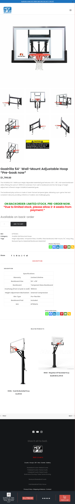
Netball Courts (43, 468)
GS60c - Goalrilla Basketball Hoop (18, 391)
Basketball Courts (32, 468)
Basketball (42, 241)
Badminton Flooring (30, 474)
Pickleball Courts (32, 470)
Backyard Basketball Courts (37, 479)
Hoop (68, 239)
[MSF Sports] (8, 10)
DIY (36, 463)
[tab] (37, 262)
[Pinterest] (65, 247)
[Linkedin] (57, 247)
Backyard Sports (17, 241)
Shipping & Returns (39, 489)
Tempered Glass (30, 239)
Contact (48, 489)
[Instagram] (61, 247)
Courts (26, 463)
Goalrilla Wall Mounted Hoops (22, 236)
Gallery (48, 463)
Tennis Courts (43, 470)
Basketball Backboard (31, 241)
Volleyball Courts (33, 472)
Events (43, 463)
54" (64, 239)
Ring (72, 239)
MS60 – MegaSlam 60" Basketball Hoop (56, 373)
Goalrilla (39, 239)
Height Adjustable (18, 239)
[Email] (69, 247)
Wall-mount (58, 239)
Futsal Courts (43, 472)
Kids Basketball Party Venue (37, 484)
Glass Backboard (48, 239)
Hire (39, 463)
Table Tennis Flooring (44, 474)
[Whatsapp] (50, 247)
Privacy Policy (28, 489)
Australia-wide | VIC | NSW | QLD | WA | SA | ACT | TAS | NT (37, 1)
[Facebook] (54, 247)
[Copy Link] (72, 247)
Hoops (32, 463)
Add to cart (65, 500)
